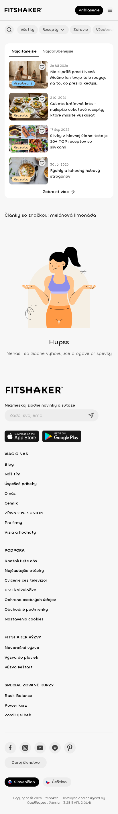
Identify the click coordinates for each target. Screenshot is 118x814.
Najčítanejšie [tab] (24, 51)
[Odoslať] (91, 415)
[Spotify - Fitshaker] (55, 747)
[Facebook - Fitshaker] (10, 747)
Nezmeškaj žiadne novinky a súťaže (40, 405)
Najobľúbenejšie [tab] (57, 51)
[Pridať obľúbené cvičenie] (42, 66)
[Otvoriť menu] (110, 10)
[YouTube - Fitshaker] (40, 747)
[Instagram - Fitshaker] (25, 747)
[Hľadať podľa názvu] (9, 29)
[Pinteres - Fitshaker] (70, 747)
